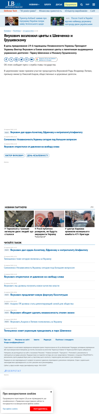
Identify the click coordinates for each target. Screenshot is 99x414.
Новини (33, 4)
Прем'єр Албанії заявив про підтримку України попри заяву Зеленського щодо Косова (33, 22)
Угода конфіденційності (14, 342)
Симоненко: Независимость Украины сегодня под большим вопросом (40, 139)
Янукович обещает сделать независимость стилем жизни (39, 312)
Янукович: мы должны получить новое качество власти (31, 285)
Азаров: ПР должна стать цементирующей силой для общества (39, 303)
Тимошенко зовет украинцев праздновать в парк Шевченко (37, 330)
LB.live (51, 13)
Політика (17, 31)
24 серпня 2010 (28, 31)
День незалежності (37, 155)
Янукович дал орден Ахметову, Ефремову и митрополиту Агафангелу (43, 132)
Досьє (59, 4)
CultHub (94, 10)
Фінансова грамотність (50, 10)
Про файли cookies (10, 409)
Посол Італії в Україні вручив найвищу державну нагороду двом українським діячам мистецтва (78, 22)
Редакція (47, 339)
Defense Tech (10, 10)
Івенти (36, 339)
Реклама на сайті (22, 339)
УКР (87, 4)
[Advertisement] (49, 180)
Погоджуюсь (40, 409)
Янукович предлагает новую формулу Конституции (36, 294)
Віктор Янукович (14, 155)
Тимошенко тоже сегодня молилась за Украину (27, 258)
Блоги (47, 4)
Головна (7, 31)
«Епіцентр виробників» (76, 10)
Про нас (7, 339)
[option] (27, 21)
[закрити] (51, 392)
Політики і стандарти (65, 339)
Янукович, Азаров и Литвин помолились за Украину (33, 321)
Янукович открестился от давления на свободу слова (31, 146)
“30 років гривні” (28, 10)
